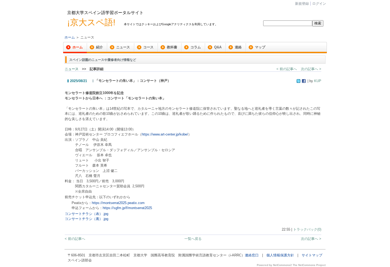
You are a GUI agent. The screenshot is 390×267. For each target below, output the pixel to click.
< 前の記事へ (286, 69)
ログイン (319, 4)
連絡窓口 (252, 255)
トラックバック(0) (307, 229)
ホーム (69, 37)
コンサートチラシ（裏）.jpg (86, 219)
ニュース (72, 69)
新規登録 (302, 4)
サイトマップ (312, 255)
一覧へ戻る (193, 239)
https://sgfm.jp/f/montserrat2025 (127, 208)
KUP (317, 81)
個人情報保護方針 (280, 255)
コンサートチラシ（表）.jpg (86, 214)
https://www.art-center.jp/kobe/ (165, 134)
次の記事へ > (311, 69)
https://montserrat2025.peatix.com (118, 203)
